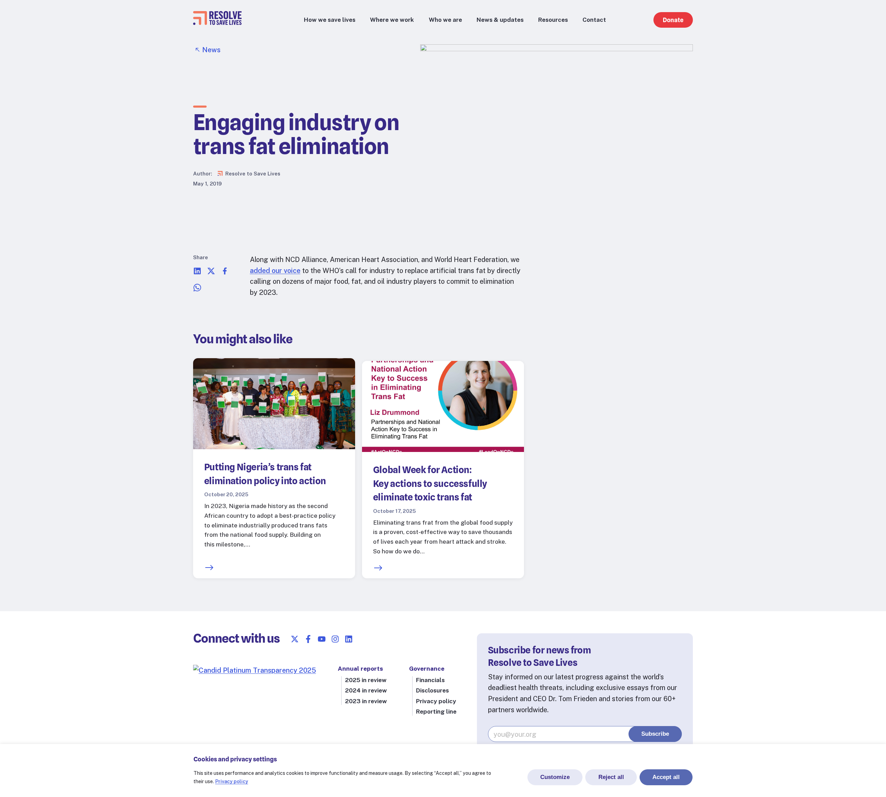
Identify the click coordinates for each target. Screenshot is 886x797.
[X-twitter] (295, 639)
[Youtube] (322, 639)
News (211, 50)
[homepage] (217, 22)
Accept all (666, 776)
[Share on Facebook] (225, 273)
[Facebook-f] (308, 639)
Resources (553, 19)
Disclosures (432, 690)
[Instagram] (335, 639)
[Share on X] (211, 273)
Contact (594, 19)
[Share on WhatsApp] (197, 289)
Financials (430, 680)
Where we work (392, 19)
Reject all (611, 776)
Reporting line (436, 711)
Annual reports (360, 668)
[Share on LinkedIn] (197, 273)
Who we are (445, 19)
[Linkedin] (349, 639)
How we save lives (329, 19)
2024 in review (366, 690)
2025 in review (366, 680)
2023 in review (366, 701)
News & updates (500, 19)
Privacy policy (231, 781)
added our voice (275, 270)
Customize (555, 776)
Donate (673, 20)
